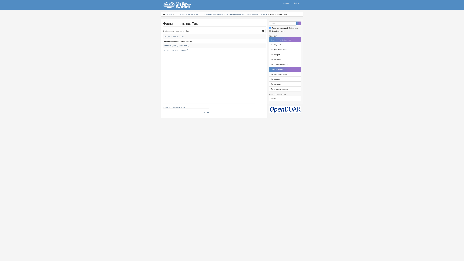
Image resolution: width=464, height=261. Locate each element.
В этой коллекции (278, 31)
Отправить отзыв (178, 107)
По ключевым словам (279, 64)
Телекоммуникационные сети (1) (177, 45)
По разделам (276, 44)
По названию (276, 59)
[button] (287, 3)
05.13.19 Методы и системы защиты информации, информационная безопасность (234, 14)
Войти (273, 98)
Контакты (166, 107)
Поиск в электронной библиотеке (285, 28)
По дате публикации (279, 49)
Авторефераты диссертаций (186, 14)
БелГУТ (206, 112)
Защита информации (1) (174, 36)
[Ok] (298, 23)
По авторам (275, 54)
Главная (169, 14)
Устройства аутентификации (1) (176, 50)
